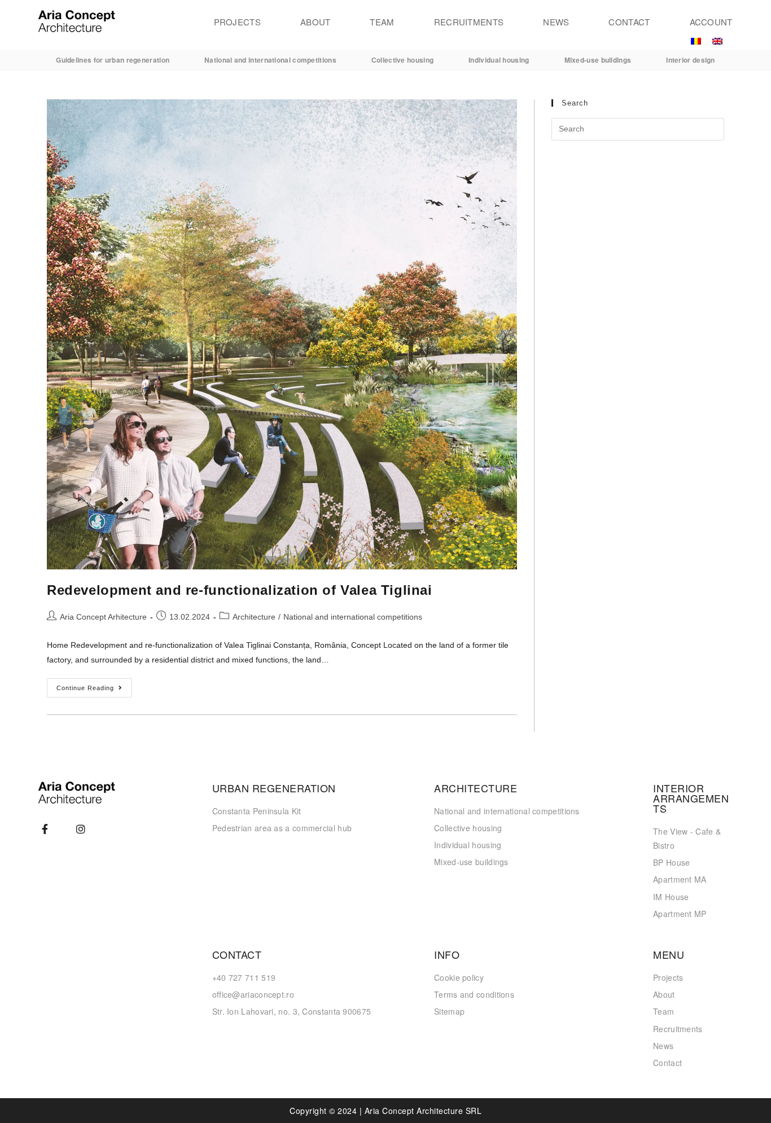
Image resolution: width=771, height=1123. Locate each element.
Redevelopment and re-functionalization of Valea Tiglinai (239, 590)
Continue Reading (94, 684)
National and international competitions (352, 616)
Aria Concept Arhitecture (103, 616)
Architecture (254, 616)
